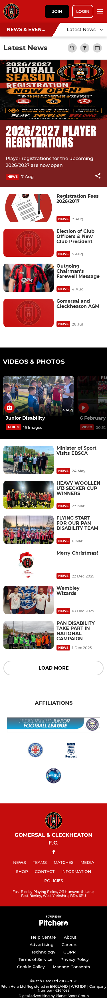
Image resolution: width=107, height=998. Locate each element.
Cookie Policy (31, 966)
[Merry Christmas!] (28, 565)
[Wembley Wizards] (28, 600)
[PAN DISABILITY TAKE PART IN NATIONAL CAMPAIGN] (28, 635)
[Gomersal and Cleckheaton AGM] (28, 313)
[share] (97, 176)
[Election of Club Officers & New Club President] (28, 243)
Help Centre (43, 937)
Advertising (42, 944)
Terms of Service (36, 959)
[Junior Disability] (38, 396)
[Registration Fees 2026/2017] (28, 208)
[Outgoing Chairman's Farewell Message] (28, 278)
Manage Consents (71, 966)
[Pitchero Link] (53, 924)
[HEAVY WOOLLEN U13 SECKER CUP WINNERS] (28, 495)
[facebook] (53, 853)
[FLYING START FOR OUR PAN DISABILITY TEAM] (28, 530)
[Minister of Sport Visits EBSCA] (28, 460)
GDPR (69, 952)
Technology (43, 952)
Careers (69, 944)
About (70, 937)
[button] (97, 176)
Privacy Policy (74, 959)
